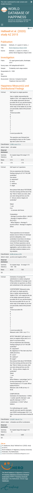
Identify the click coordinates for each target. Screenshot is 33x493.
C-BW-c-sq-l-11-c (15, 144)
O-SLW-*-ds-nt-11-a (16, 419)
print (30, 28)
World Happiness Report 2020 (18, 48)
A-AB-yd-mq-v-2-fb (16, 254)
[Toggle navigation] (2, 24)
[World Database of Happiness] (4, 14)
